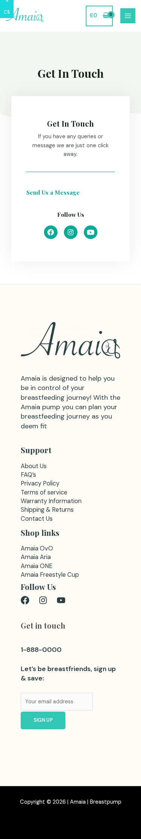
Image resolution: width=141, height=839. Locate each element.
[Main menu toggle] (127, 15)
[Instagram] (43, 600)
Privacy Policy (40, 483)
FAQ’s (28, 475)
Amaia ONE (37, 566)
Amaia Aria (36, 557)
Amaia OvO (37, 548)
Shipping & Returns (47, 510)
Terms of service (44, 492)
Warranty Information (51, 501)
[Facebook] (25, 600)
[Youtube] (61, 600)
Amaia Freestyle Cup (50, 575)
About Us (34, 466)
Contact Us (37, 519)
